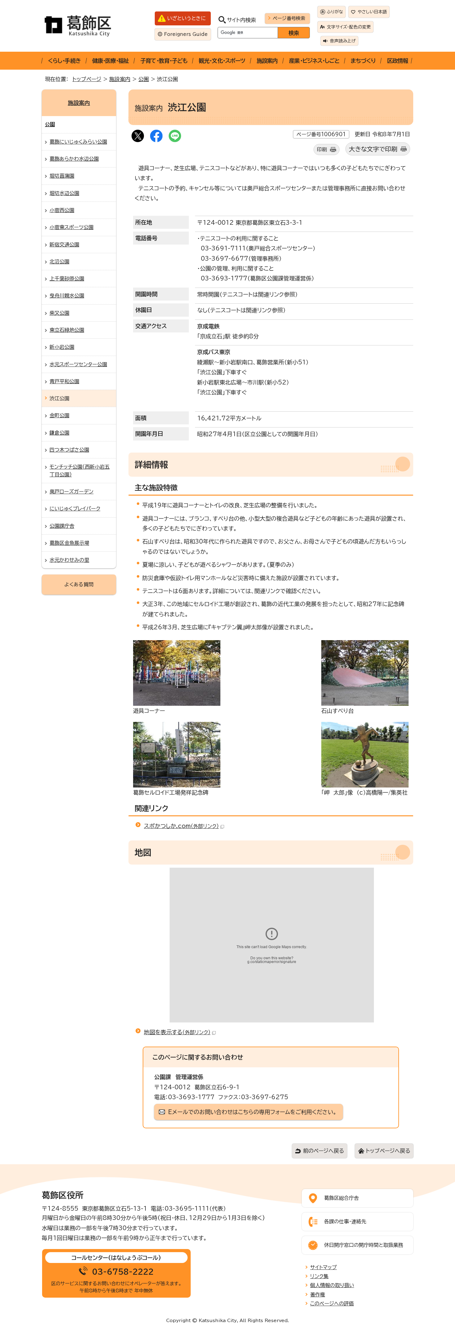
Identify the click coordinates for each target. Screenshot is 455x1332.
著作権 (317, 1294)
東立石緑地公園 (67, 330)
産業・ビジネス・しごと (314, 60)
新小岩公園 (62, 347)
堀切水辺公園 (64, 193)
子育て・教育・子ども (163, 60)
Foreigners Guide (186, 34)
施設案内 (267, 60)
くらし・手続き (64, 60)
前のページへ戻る (323, 1150)
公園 (143, 79)
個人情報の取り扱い (332, 1285)
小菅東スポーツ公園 (71, 227)
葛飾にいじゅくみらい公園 (78, 141)
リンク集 (319, 1276)
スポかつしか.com (181, 826)
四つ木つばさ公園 (69, 449)
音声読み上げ (343, 41)
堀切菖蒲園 (62, 175)
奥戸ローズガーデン (71, 491)
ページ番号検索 (289, 18)
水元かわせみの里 (69, 560)
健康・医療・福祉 (110, 60)
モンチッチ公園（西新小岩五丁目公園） (80, 470)
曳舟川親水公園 (67, 295)
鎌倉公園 (59, 432)
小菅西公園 (62, 210)
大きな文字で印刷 (373, 149)
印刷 (322, 149)
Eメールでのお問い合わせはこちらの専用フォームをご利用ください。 (252, 1112)
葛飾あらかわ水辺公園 (74, 158)
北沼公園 (59, 261)
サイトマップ (323, 1267)
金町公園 (59, 415)
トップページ (86, 79)
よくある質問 (78, 584)
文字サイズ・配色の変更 (349, 27)
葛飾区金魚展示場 (69, 542)
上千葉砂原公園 (67, 278)
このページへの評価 (332, 1303)
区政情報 (397, 60)
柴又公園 (59, 312)
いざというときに (186, 18)
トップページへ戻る (388, 1150)
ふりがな (335, 12)
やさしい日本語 (372, 12)
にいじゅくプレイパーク (75, 508)
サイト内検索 (241, 20)
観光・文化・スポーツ (222, 60)
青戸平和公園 (64, 381)
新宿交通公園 (64, 244)
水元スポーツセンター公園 (78, 364)
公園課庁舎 (62, 525)
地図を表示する (177, 1032)
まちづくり (363, 60)
